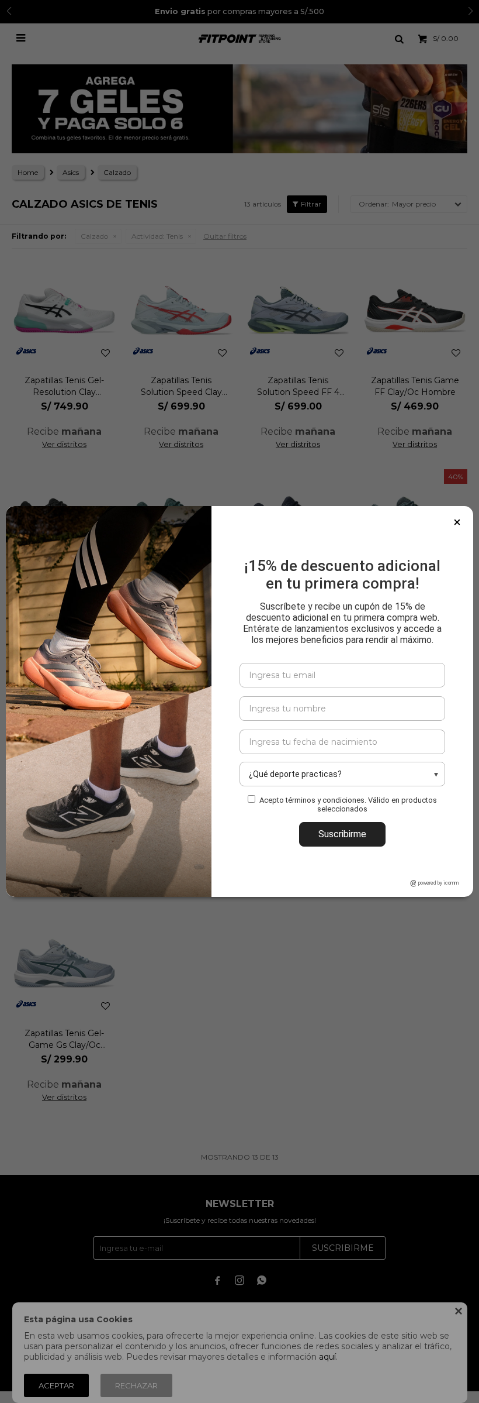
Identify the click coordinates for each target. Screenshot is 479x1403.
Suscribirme (342, 834)
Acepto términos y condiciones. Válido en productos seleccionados (348, 804)
